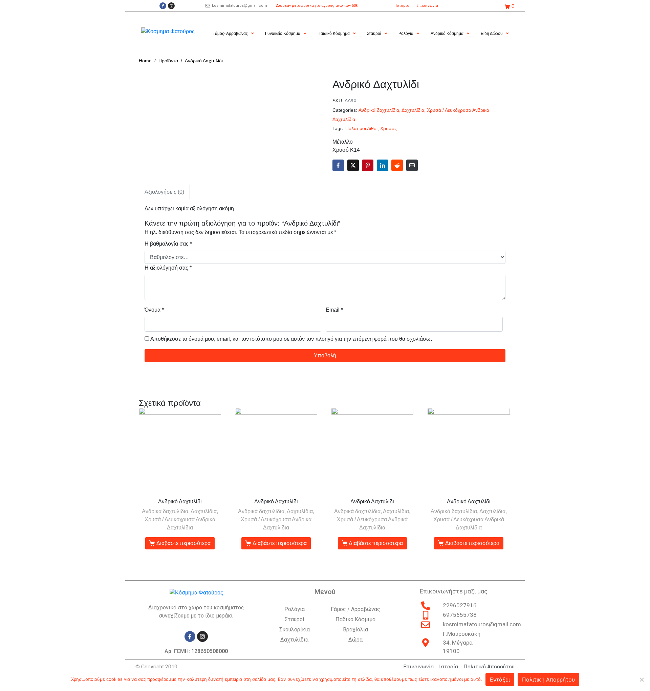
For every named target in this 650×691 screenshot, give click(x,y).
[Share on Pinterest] (367, 165)
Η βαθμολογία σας (168, 244)
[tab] (164, 192)
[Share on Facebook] (338, 165)
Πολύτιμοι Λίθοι (361, 128)
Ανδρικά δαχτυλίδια (379, 110)
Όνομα (154, 310)
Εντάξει (500, 679)
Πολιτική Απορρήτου (548, 679)
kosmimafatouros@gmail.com (239, 5)
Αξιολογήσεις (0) (164, 192)
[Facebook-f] (162, 5)
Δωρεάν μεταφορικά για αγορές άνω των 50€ (317, 5)
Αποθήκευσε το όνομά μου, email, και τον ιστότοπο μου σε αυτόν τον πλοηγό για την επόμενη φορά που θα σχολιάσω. (291, 339)
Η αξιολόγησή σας (168, 268)
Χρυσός (388, 128)
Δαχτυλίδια (413, 110)
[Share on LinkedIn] (382, 165)
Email (334, 310)
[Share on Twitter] (353, 165)
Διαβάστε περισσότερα (183, 543)
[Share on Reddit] (397, 165)
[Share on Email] (412, 165)
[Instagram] (171, 5)
